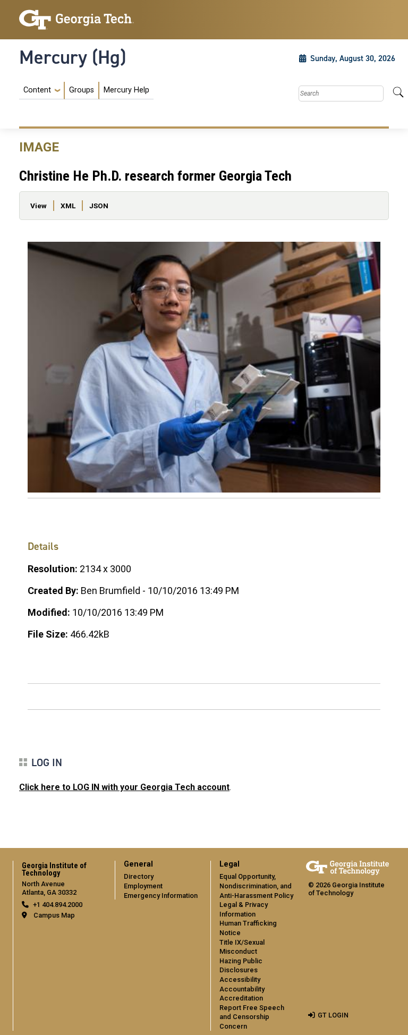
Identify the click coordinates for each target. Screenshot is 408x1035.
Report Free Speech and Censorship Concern (251, 1017)
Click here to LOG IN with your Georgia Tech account (124, 787)
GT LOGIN (333, 1015)
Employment (143, 886)
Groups (81, 90)
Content (37, 90)
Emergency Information (161, 896)
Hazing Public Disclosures (240, 965)
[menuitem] (86, 90)
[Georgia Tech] (76, 20)
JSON (98, 205)
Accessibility (239, 979)
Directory (139, 876)
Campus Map (54, 915)
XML (68, 205)
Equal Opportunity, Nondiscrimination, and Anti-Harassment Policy (256, 885)
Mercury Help (126, 90)
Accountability (242, 989)
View (38, 205)
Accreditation (241, 998)
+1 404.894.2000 (57, 905)
